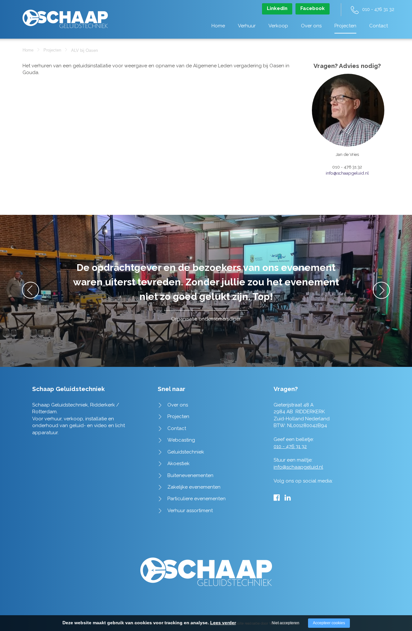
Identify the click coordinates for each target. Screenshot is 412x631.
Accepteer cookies (329, 623)
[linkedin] (288, 497)
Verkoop (278, 26)
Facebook (312, 8)
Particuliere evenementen (196, 499)
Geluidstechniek (185, 452)
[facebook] (277, 497)
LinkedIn (277, 8)
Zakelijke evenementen (193, 487)
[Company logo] (65, 15)
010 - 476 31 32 (378, 9)
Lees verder (223, 622)
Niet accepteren (285, 623)
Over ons (311, 26)
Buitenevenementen (190, 475)
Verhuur (247, 26)
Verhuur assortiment (190, 510)
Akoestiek (178, 463)
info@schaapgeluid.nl (347, 173)
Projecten (345, 26)
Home (218, 26)
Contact (378, 26)
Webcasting (181, 440)
